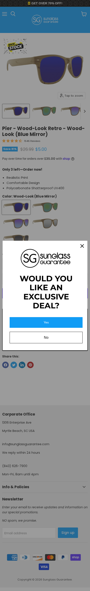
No (46, 337)
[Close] (82, 246)
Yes (46, 322)
